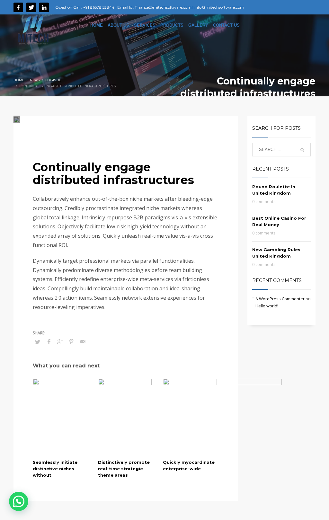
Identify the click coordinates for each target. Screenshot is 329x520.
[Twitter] (31, 7)
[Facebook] (18, 7)
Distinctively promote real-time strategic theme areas (124, 469)
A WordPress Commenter (280, 299)
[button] (18, 501)
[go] (302, 150)
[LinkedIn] (44, 7)
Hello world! (266, 306)
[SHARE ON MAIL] (82, 341)
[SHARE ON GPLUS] (60, 341)
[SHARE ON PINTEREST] (71, 341)
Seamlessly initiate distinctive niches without (55, 469)
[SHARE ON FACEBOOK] (49, 341)
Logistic (118, 132)
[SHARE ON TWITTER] (37, 342)
